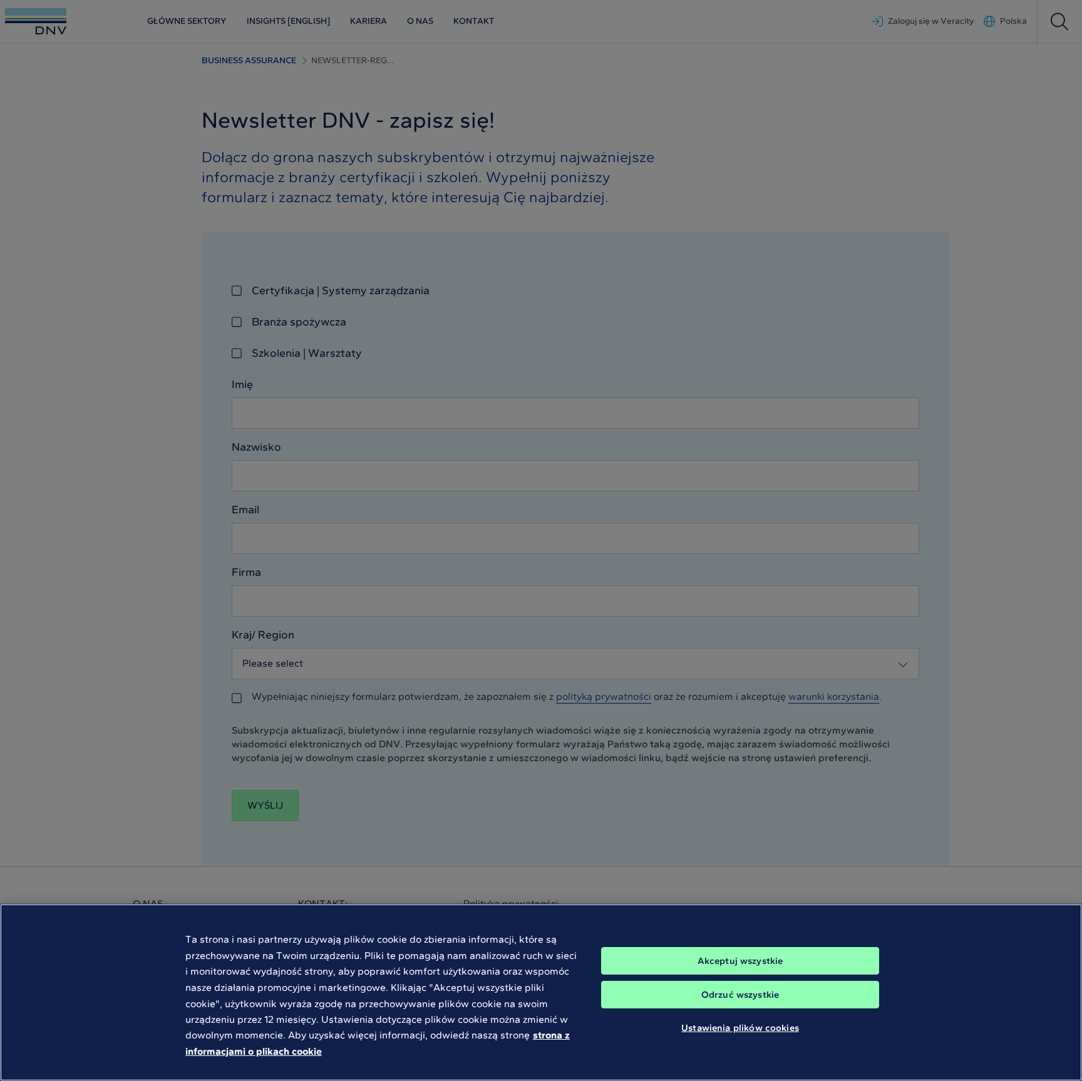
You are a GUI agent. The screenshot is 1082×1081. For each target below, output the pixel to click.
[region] (541, 992)
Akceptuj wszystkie (740, 960)
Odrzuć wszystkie (740, 994)
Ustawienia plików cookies (740, 1027)
